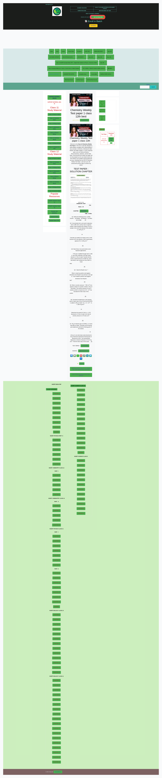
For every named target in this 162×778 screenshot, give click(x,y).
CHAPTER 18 (56, 757)
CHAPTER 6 (56, 417)
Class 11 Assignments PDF (54, 147)
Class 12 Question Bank (54, 191)
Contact (63, 51)
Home (51, 51)
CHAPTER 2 (56, 398)
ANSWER (56, 432)
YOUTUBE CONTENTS (54, 57)
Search (148, 84)
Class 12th (100, 57)
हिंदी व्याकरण (110, 68)
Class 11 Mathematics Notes (54, 128)
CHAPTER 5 (56, 412)
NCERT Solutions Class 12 (54, 206)
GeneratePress (58, 771)
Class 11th (90, 57)
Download (111, 139)
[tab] (102, 104)
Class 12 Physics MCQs (54, 177)
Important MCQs (54, 216)
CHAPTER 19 (56, 762)
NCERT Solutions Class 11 (54, 201)
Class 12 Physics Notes (54, 158)
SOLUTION (84, 211)
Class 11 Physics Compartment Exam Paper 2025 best (81, 375)
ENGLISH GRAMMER (54, 74)
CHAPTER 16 (56, 747)
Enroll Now (93, 25)
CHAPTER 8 (56, 427)
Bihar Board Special (69, 79)
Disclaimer (79, 51)
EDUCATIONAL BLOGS (68, 57)
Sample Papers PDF (54, 220)
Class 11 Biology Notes (54, 123)
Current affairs (94, 74)
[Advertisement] (81, 39)
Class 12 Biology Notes (54, 167)
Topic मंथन (110, 51)
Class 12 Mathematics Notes (54, 172)
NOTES (81, 363)
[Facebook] (71, 356)
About (57, 51)
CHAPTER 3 (56, 403)
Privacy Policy (71, 51)
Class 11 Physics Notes (54, 114)
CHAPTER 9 (56, 520)
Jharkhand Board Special (92, 79)
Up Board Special (80, 79)
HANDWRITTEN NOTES (69, 74)
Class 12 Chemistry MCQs (54, 182)
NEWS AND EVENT (98, 51)
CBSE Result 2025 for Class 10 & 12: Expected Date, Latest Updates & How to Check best (81, 369)
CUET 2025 (87, 51)
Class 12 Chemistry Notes (54, 163)
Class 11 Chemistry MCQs (54, 138)
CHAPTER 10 (56, 525)
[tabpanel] (54, 158)
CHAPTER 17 (56, 752)
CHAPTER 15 (56, 742)
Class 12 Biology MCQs (54, 187)
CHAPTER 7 (56, 422)
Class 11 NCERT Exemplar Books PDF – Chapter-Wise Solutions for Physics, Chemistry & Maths (76, 62)
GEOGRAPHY (81, 57)
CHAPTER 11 (56, 587)
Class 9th (102, 62)
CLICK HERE (85, 345)
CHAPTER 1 (56, 393)
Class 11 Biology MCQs (54, 143)
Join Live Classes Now (98, 17)
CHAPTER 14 (56, 601)
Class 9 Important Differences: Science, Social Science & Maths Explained (63, 68)
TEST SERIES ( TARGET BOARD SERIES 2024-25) (94, 68)
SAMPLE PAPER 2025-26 (105, 74)
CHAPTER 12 (56, 592)
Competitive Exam (83, 74)
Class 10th (109, 57)
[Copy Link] (84, 356)
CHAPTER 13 (56, 597)
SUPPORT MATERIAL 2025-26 (54, 97)
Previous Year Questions (54, 212)
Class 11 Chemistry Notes (54, 119)
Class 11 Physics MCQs (54, 133)
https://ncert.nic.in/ (83, 350)
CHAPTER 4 (56, 408)
